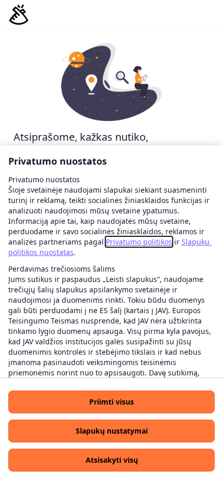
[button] (111, 402)
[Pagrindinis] (18, 14)
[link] (139, 242)
